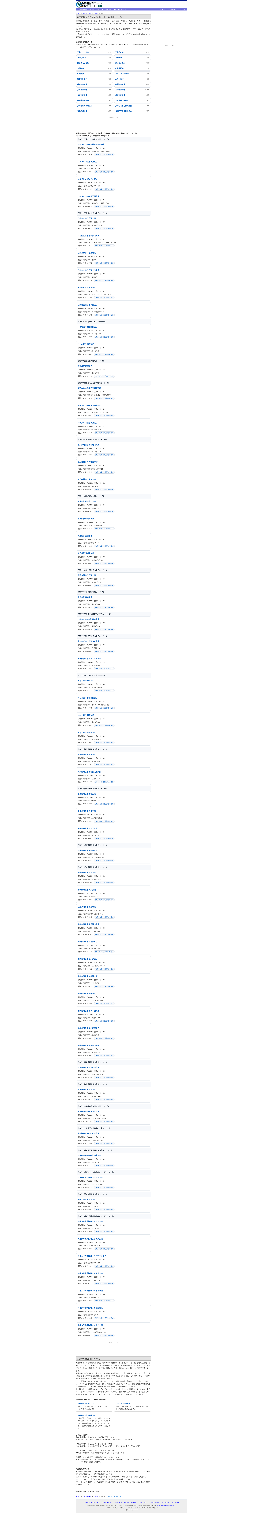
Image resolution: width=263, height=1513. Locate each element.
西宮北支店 (93, 828)
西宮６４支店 (94, 641)
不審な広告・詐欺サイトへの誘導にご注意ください (131, 1502)
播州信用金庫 (83, 794)
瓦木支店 (99, 1273)
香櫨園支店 (93, 942)
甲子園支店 (95, 196)
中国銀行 (81, 597)
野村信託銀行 (83, 641)
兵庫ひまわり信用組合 (86, 1177)
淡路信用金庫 (83, 1089)
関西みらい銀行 (84, 388)
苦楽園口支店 (92, 698)
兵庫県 (96, 13)
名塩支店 (99, 1308)
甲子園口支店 (94, 236)
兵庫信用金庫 (83, 850)
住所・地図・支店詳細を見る (104, 154)
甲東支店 (92, 288)
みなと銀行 (82, 681)
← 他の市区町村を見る (113, 1496)
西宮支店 (94, 162)
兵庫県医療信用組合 (85, 1155)
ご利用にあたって (106, 1502)
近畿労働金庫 (83, 1199)
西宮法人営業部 (95, 772)
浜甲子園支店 (94, 1011)
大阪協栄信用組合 (85, 1133)
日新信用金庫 (83, 1067)
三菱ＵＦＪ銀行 (84, 144)
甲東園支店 (91, 733)
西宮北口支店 (94, 270)
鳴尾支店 (90, 681)
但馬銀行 (81, 501)
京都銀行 (81, 366)
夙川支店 (94, 179)
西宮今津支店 (94, 1067)
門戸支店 (92, 890)
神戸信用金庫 (83, 755)
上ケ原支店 (93, 959)
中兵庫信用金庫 (84, 1111)
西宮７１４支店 (95, 659)
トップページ (162, 9)
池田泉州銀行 (83, 445)
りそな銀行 (82, 327)
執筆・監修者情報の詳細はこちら (166, 1505)
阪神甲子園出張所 (97, 144)
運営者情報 (165, 1502)
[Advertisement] (113, 124)
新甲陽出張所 (94, 1045)
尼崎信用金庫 (83, 872)
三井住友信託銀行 (85, 619)
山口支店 (99, 1325)
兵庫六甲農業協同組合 (86, 1221)
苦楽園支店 (93, 462)
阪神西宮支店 (94, 1028)
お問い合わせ (155, 1502)
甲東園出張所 (96, 388)
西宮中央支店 (96, 405)
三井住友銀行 (83, 218)
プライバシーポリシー (91, 1502)
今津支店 (92, 811)
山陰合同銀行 (83, 575)
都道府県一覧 (87, 13)
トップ (78, 13)
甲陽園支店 (89, 519)
